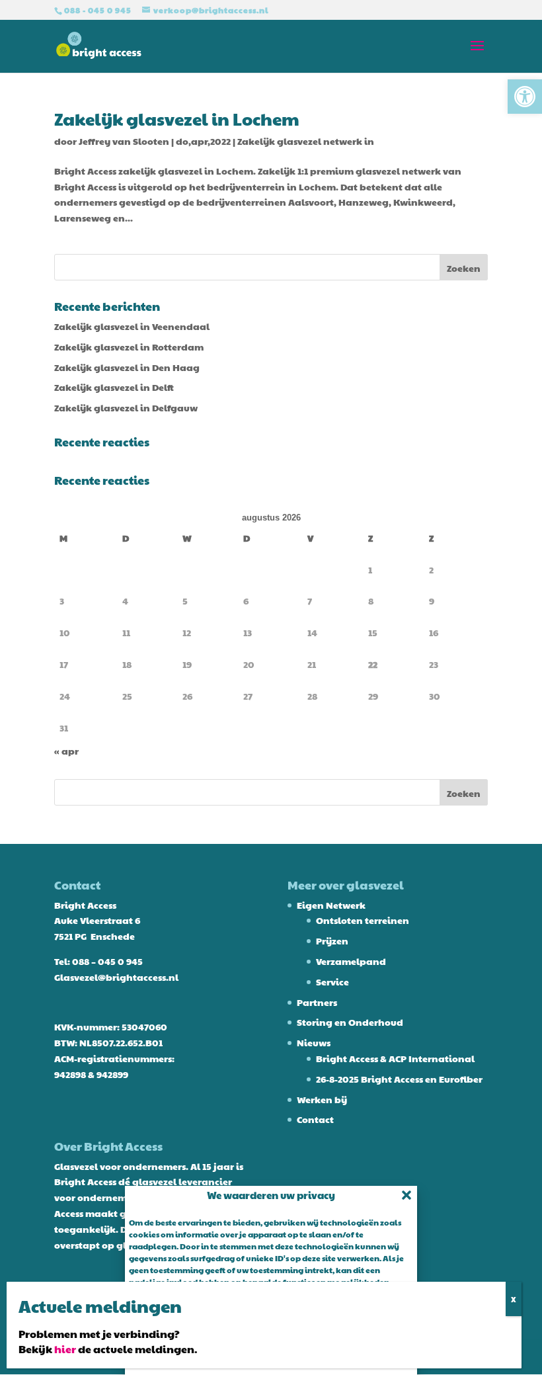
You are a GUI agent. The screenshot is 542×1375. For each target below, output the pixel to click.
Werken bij (322, 1099)
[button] (525, 96)
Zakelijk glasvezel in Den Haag (127, 367)
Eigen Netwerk (331, 904)
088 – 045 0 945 (107, 961)
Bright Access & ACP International (395, 1058)
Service (332, 981)
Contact (315, 1119)
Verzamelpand (351, 961)
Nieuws (313, 1042)
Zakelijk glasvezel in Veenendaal (132, 326)
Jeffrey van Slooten (124, 140)
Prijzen (332, 940)
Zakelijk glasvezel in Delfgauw (126, 407)
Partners (317, 1002)
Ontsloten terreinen (362, 920)
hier (65, 1348)
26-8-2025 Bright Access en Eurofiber (399, 1078)
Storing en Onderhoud (350, 1021)
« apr (66, 750)
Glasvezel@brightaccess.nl (116, 976)
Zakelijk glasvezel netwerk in (305, 140)
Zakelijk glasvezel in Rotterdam (129, 346)
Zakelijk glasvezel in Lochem (176, 118)
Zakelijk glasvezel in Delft (114, 387)
